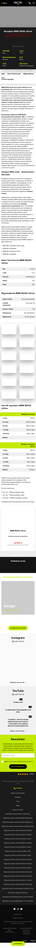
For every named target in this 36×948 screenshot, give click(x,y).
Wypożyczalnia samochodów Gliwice (18, 834)
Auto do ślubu (17, 810)
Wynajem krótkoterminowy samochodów (18, 897)
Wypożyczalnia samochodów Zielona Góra (18, 888)
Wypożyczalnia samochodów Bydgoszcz (18, 822)
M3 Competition (11, 183)
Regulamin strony (18, 914)
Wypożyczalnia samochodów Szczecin (17, 876)
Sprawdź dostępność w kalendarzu (18, 536)
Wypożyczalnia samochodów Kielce (17, 839)
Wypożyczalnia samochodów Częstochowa (18, 826)
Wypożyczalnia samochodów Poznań (18, 864)
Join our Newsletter (18, 767)
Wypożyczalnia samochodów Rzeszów (17, 872)
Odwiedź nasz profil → (18, 682)
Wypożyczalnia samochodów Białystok (17, 818)
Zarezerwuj (18, 943)
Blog (18, 805)
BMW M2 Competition (18, 140)
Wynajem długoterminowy (18, 893)
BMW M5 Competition (9, 248)
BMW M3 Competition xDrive (12, 251)
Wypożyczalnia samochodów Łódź (18, 851)
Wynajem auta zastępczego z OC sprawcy (17, 901)
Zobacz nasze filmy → (18, 731)
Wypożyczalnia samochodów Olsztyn (18, 859)
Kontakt (18, 797)
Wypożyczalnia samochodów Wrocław (17, 884)
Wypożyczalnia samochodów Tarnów (18, 880)
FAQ (17, 801)
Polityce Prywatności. (27, 761)
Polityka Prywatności (18, 918)
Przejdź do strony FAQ (18, 628)
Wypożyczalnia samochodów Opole (18, 855)
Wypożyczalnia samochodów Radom (18, 868)
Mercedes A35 (30, 165)
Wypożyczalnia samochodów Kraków (18, 843)
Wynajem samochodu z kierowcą (18, 814)
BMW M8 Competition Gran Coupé (13, 245)
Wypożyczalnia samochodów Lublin (17, 847)
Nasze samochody (18, 793)
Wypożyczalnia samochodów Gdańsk (18, 830)
